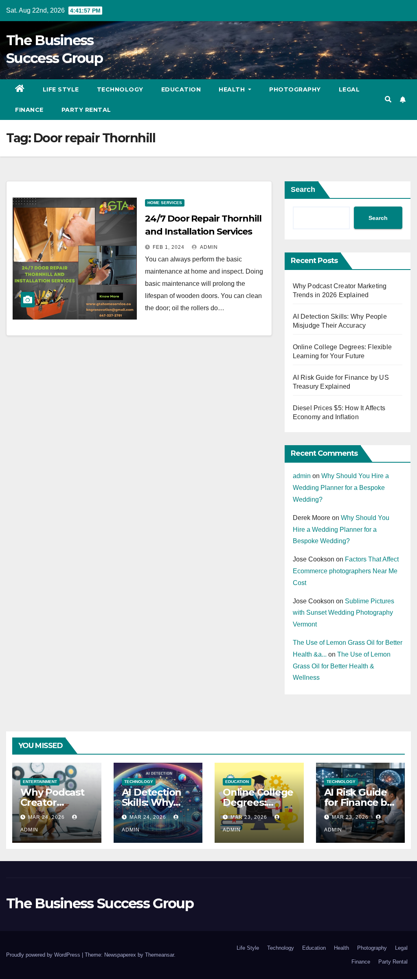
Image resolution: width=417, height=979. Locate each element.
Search (303, 189)
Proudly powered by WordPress (44, 955)
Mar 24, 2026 (46, 817)
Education (181, 89)
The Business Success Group (99, 903)
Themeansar (159, 955)
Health (233, 89)
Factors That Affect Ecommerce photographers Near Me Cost (346, 571)
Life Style (61, 89)
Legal (349, 89)
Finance (29, 109)
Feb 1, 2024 (168, 247)
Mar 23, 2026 (248, 817)
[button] (388, 99)
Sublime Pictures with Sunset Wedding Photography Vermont (343, 613)
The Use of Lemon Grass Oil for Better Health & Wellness (342, 666)
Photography (295, 89)
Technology (120, 89)
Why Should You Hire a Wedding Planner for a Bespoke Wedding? (341, 487)
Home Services (164, 202)
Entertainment (40, 781)
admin (208, 247)
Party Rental (86, 109)
